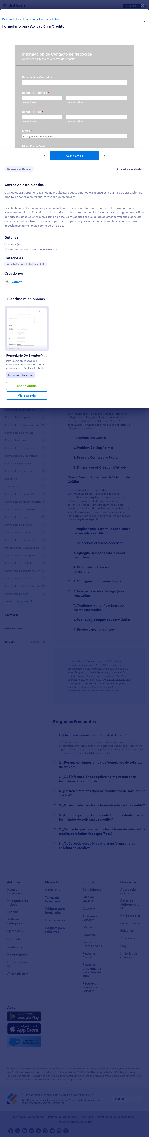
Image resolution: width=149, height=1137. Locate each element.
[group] (27, 355)
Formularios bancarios (20, 375)
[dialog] (74, 568)
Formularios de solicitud (45, 19)
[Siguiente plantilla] (104, 155)
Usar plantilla (74, 156)
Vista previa (27, 395)
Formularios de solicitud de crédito (25, 264)
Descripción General (19, 169)
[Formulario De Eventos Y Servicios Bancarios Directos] (27, 328)
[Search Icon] (143, 20)
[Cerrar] (142, 5)
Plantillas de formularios (15, 19)
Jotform (17, 282)
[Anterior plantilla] (44, 155)
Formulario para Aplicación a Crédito (33, 26)
